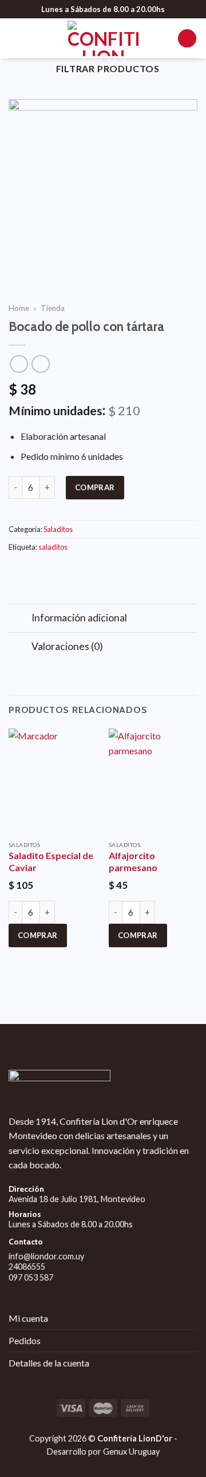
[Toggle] (20, 619)
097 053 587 (31, 1277)
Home (19, 308)
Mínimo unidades (55, 411)
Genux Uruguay (131, 1451)
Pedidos (25, 1340)
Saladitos (58, 529)
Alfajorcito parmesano (133, 861)
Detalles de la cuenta (49, 1362)
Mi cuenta (28, 1318)
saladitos (53, 547)
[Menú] (15, 38)
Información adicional (79, 618)
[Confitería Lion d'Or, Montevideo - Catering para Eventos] (103, 38)
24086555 (27, 1266)
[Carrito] (187, 38)
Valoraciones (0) (67, 646)
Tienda (53, 308)
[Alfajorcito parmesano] (153, 781)
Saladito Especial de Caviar (51, 861)
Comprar (95, 487)
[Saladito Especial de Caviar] (53, 781)
